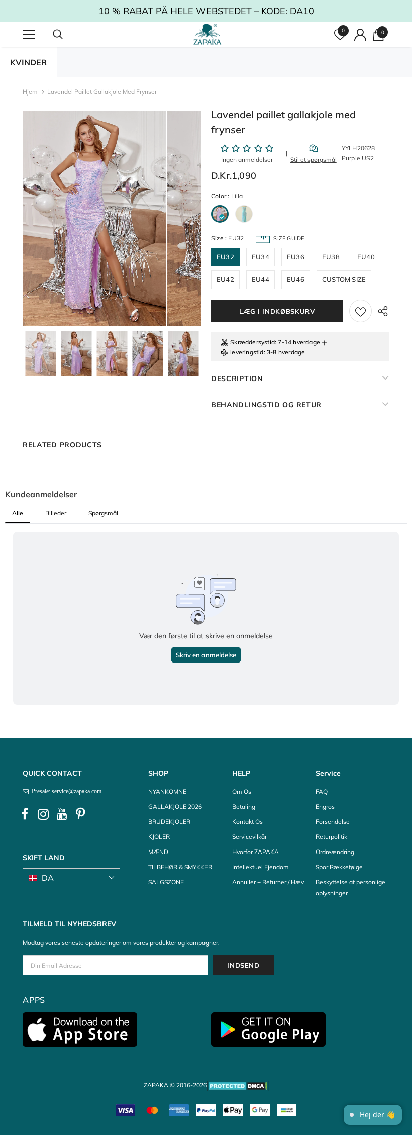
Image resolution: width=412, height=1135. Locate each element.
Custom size (344, 279)
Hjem (30, 92)
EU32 (225, 257)
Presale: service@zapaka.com (65, 791)
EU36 (295, 257)
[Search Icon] (68, 35)
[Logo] (207, 34)
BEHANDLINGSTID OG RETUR (266, 404)
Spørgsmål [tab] (103, 513)
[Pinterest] (80, 814)
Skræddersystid (252, 342)
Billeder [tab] (55, 513)
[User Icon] (360, 35)
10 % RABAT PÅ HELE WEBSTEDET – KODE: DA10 (206, 11)
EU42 (225, 279)
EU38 (331, 257)
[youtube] (62, 814)
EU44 (260, 279)
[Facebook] (25, 814)
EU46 (295, 279)
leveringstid (246, 352)
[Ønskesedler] (360, 311)
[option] (94, 218)
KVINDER (28, 62)
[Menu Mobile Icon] (29, 35)
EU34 (260, 257)
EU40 (366, 257)
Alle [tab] (17, 513)
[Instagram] (43, 814)
